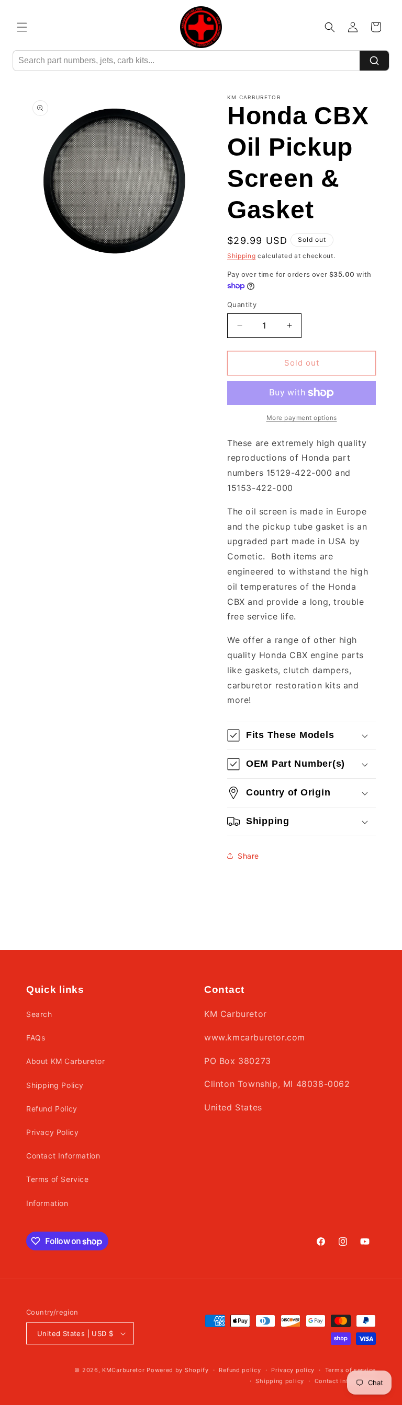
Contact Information (63, 1155)
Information (47, 1203)
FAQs (35, 1037)
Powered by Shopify (178, 1370)
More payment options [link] (301, 417)
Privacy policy (293, 1370)
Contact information (345, 1381)
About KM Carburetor (65, 1061)
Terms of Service (57, 1179)
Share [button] (248, 855)
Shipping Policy (55, 1085)
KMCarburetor (123, 1370)
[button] (22, 27)
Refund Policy (51, 1108)
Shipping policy (279, 1381)
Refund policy (240, 1370)
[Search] (374, 61)
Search (39, 1014)
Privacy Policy (52, 1132)
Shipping (241, 256)
